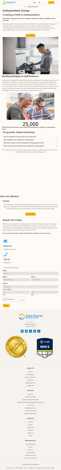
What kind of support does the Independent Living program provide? (24, 143)
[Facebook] (22, 331)
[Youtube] (26, 331)
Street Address (7, 289)
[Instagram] (30, 331)
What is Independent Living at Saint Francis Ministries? (20, 137)
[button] (34, 2)
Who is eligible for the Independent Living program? (19, 140)
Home (25, 6)
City (4, 294)
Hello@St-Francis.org (9, 249)
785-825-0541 (7, 263)
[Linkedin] (34, 331)
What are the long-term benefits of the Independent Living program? (24, 146)
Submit (6, 305)
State (32, 294)
